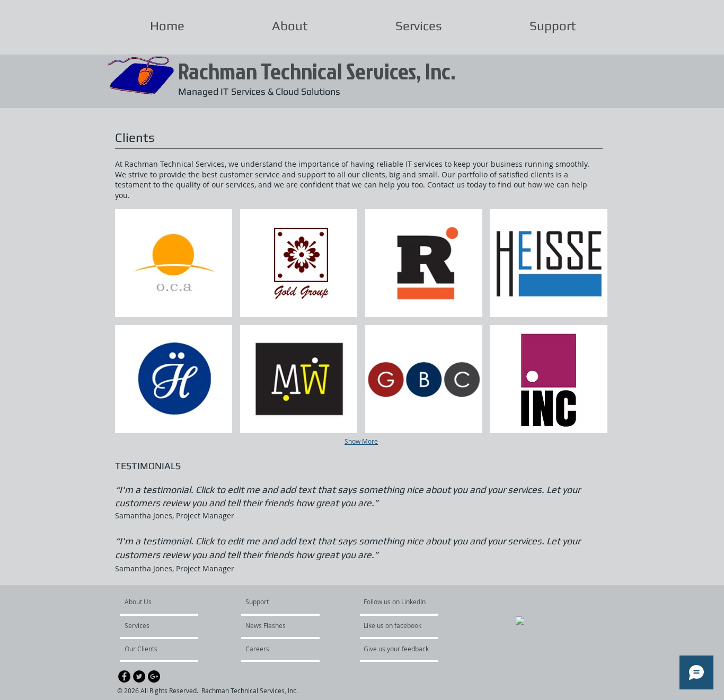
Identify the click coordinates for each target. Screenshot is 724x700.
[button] (173, 263)
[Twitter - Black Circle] (139, 676)
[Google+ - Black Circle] (154, 676)
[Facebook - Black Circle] (124, 676)
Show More (361, 441)
